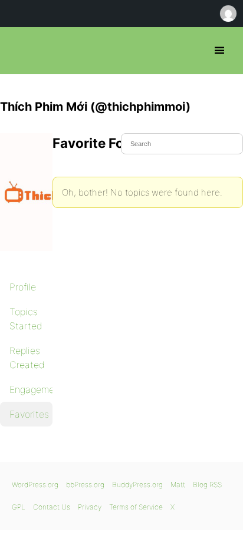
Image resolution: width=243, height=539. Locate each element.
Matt (177, 484)
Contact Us (51, 506)
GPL (18, 506)
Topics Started (25, 319)
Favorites (29, 414)
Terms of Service (136, 506)
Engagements (30, 389)
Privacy (89, 506)
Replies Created (27, 358)
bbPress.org (19, 50)
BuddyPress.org (137, 484)
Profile (22, 287)
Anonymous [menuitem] (227, 13)
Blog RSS (207, 484)
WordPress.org (35, 484)
